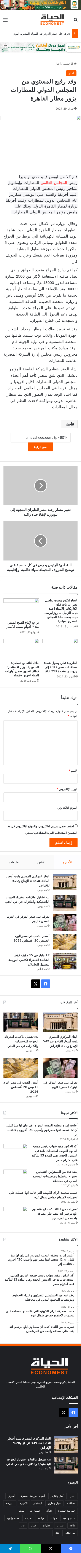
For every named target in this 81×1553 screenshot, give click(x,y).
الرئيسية (68, 63)
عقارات (47, 1525)
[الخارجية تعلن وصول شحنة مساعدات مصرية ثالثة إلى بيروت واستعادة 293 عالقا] (60, 649)
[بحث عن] (75, 21)
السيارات (35, 1510)
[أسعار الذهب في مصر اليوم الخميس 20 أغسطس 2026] (64, 942)
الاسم (73, 770)
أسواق (11, 1495)
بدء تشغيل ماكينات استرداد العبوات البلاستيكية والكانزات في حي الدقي (21, 1041)
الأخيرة (67, 862)
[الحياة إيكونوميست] (53, 19)
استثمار (37, 1503)
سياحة (28, 1518)
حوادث (53, 1518)
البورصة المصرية (66, 1510)
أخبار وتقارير (57, 1495)
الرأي (49, 1510)
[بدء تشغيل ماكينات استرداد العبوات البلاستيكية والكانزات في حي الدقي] (64, 903)
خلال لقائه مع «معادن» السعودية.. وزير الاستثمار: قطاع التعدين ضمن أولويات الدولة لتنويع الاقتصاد (22, 669)
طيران (60, 1525)
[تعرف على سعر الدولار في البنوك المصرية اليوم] (64, 922)
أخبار (58, 63)
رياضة (41, 1518)
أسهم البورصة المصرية (33, 1495)
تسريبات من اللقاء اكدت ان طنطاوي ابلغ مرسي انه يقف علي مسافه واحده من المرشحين (55, 1213)
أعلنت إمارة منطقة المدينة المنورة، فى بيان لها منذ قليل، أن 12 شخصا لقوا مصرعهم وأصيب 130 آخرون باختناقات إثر (42, 1129)
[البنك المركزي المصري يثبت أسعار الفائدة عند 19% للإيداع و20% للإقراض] (64, 882)
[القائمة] (5, 21)
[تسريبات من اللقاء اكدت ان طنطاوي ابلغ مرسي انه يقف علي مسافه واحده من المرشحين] (15, 1215)
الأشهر (41, 862)
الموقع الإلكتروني (67, 807)
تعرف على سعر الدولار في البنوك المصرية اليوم (41, 33)
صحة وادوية (13, 1518)
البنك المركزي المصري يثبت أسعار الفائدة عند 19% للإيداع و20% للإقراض (27, 880)
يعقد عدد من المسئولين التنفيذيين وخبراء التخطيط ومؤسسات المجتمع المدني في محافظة (55, 1176)
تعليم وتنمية (69, 1518)
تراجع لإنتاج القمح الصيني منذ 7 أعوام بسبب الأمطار (22, 625)
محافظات (70, 1532)
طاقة (72, 1525)
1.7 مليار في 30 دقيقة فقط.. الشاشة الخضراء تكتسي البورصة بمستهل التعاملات (28, 959)
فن (23, 1525)
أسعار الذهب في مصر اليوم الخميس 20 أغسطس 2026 (20, 1087)
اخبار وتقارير (54, 1503)
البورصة (10, 1503)
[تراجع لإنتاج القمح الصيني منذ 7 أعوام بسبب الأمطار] (21, 608)
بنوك (21, 1510)
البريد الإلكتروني (67, 789)
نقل (57, 1532)
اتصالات (71, 1503)
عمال (34, 1525)
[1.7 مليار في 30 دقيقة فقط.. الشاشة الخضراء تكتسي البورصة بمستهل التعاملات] (64, 961)
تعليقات (14, 862)
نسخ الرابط (40, 447)
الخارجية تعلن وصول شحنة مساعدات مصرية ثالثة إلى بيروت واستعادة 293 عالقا (61, 667)
